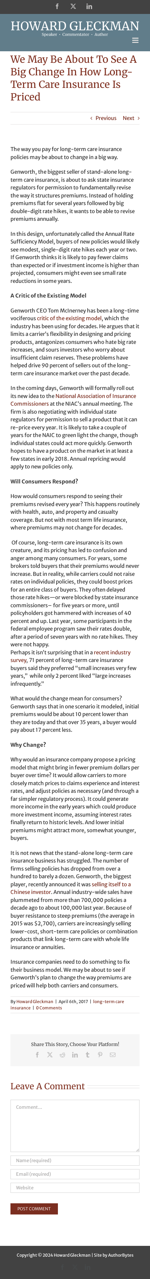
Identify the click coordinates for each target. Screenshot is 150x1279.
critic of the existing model (69, 318)
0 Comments (49, 1007)
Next (128, 118)
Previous (106, 118)
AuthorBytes (121, 1255)
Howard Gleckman (34, 1001)
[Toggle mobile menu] (136, 40)
